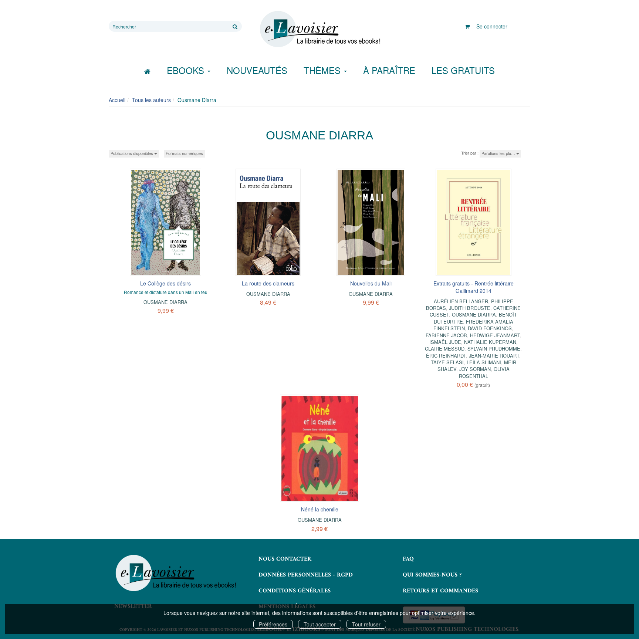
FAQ (408, 559)
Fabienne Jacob (446, 335)
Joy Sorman (475, 368)
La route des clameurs (268, 283)
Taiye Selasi (447, 362)
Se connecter (491, 26)
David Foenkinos (490, 328)
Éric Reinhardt (446, 355)
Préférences (273, 624)
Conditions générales (294, 591)
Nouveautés (257, 70)
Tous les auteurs (151, 100)
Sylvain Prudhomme (493, 348)
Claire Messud (444, 348)
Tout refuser (366, 624)
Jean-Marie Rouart (494, 355)
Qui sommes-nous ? (432, 575)
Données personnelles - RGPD (305, 575)
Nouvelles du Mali (371, 283)
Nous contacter (284, 559)
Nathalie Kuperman (490, 341)
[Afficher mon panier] (467, 26)
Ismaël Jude (445, 341)
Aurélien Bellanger (461, 301)
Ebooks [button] (187, 70)
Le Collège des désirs (165, 283)
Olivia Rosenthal (484, 372)
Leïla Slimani (484, 362)
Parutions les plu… (498, 153)
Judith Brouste (469, 307)
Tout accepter (320, 624)
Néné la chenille (319, 509)
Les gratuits (463, 70)
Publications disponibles (132, 153)
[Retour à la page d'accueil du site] (319, 29)
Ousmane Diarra (165, 301)
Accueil (117, 100)
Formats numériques (184, 153)
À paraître (389, 70)
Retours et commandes (440, 591)
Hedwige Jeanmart (495, 335)
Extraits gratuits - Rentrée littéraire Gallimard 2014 (473, 287)
